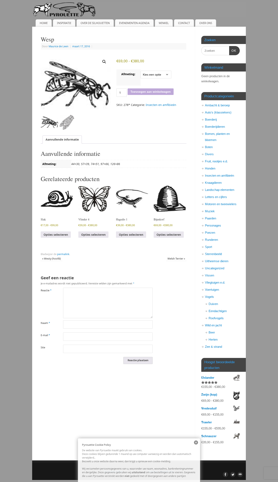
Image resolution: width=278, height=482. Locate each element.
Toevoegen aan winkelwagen (150, 91)
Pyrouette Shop (113, 471)
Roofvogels (216, 318)
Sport (208, 247)
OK (232, 50)
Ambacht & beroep (217, 105)
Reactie (46, 290)
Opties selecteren (56, 235)
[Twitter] (232, 474)
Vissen (209, 275)
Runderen (211, 239)
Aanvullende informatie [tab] (62, 139)
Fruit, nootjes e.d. (216, 161)
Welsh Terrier (176, 258)
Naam (45, 323)
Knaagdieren (213, 182)
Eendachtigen (218, 311)
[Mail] (240, 474)
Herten (213, 339)
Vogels (209, 296)
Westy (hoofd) (51, 258)
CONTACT (184, 23)
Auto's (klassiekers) (218, 112)
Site (43, 347)
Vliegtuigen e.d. (215, 282)
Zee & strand (213, 346)
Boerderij (211, 119)
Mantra (153, 471)
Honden (210, 168)
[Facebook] (225, 474)
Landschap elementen (219, 189)
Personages (213, 225)
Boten (209, 147)
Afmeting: (128, 74)
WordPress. (167, 471)
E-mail (45, 335)
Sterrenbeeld (213, 254)
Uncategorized (214, 268)
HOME (44, 23)
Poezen (210, 232)
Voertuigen (212, 289)
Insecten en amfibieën (161, 105)
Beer (212, 332)
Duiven (213, 304)
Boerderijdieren (215, 126)
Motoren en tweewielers (220, 204)
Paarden (210, 218)
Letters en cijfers (216, 197)
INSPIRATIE (64, 23)
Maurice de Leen (58, 46)
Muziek (210, 211)
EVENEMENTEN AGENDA (134, 23)
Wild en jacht (213, 325)
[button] (104, 61)
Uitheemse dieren (216, 261)
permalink (63, 254)
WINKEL (164, 23)
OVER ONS (205, 23)
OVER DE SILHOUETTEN (95, 23)
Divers (209, 154)
